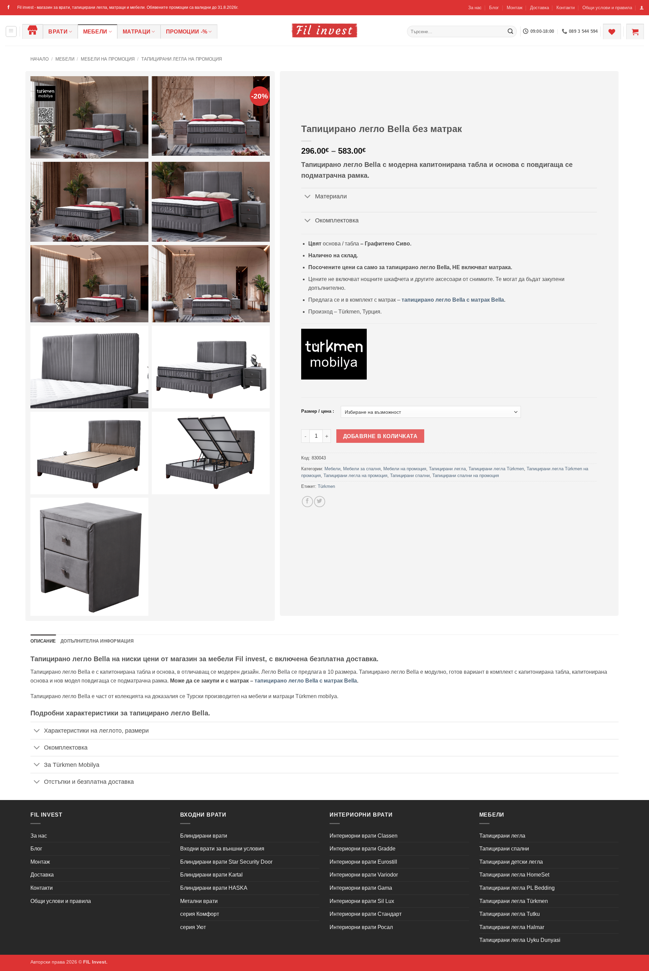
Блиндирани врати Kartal (211, 875)
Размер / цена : (317, 411)
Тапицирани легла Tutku (509, 914)
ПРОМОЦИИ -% (187, 32)
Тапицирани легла (447, 468)
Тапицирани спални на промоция (465, 475)
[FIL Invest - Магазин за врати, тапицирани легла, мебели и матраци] (324, 30)
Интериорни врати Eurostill (363, 862)
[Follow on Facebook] (8, 7)
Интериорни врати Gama (361, 888)
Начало (39, 59)
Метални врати (199, 901)
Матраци (136, 32)
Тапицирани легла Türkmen (496, 468)
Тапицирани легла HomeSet (514, 875)
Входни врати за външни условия (222, 848)
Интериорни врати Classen (364, 836)
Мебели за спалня (362, 468)
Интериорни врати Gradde (362, 848)
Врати (58, 32)
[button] (642, 7)
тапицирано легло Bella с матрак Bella (453, 300)
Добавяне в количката (380, 436)
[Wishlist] (612, 31)
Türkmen (326, 486)
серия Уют (193, 927)
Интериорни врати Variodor (364, 875)
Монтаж (515, 7)
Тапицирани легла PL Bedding (517, 888)
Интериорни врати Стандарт (366, 914)
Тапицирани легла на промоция (181, 59)
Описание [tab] (43, 641)
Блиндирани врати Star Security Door (226, 862)
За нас (475, 7)
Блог (494, 7)
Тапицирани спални (410, 475)
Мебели (95, 32)
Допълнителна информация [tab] (97, 641)
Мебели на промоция (108, 59)
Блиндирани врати (203, 836)
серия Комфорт (199, 914)
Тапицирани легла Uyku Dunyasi (519, 940)
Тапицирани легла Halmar (511, 927)
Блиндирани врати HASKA (213, 888)
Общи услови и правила (607, 7)
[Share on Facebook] (307, 501)
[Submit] (510, 31)
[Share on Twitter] (319, 501)
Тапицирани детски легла (511, 862)
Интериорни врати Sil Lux (362, 901)
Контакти (565, 7)
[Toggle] (307, 197)
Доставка (539, 7)
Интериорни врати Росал (361, 927)
